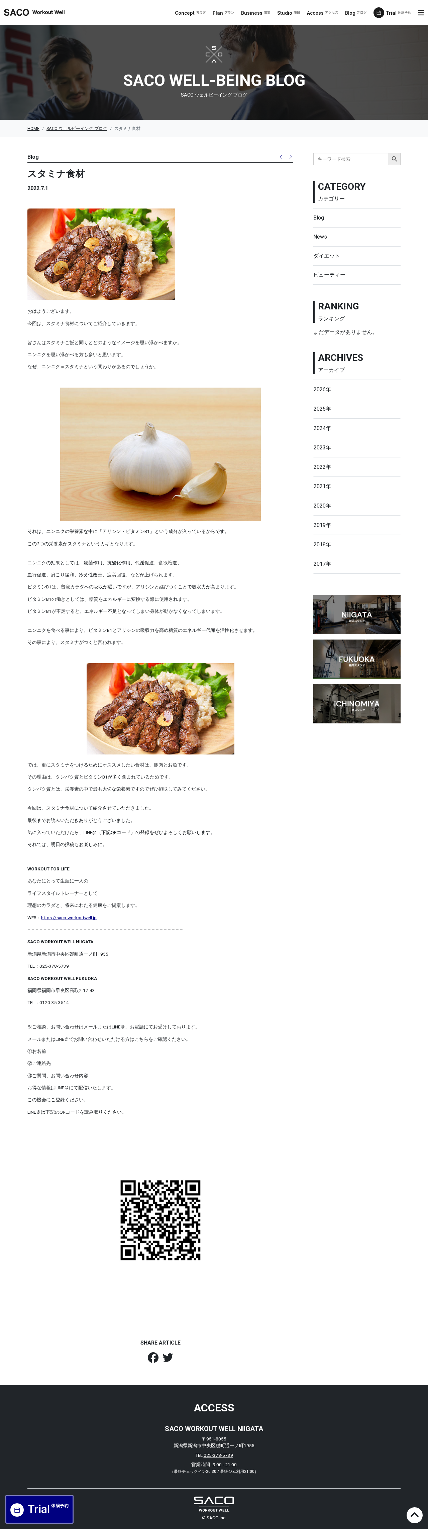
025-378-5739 (218, 1455)
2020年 (322, 506)
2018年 (322, 544)
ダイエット (326, 256)
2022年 (322, 467)
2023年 (322, 447)
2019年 (322, 525)
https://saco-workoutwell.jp (69, 917)
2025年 (322, 409)
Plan (223, 13)
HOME (33, 128)
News (320, 237)
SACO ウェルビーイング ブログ (76, 128)
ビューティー (329, 275)
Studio (288, 13)
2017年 (322, 564)
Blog (356, 13)
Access (322, 13)
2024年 (322, 428)
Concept (190, 13)
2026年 (322, 389)
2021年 (322, 486)
